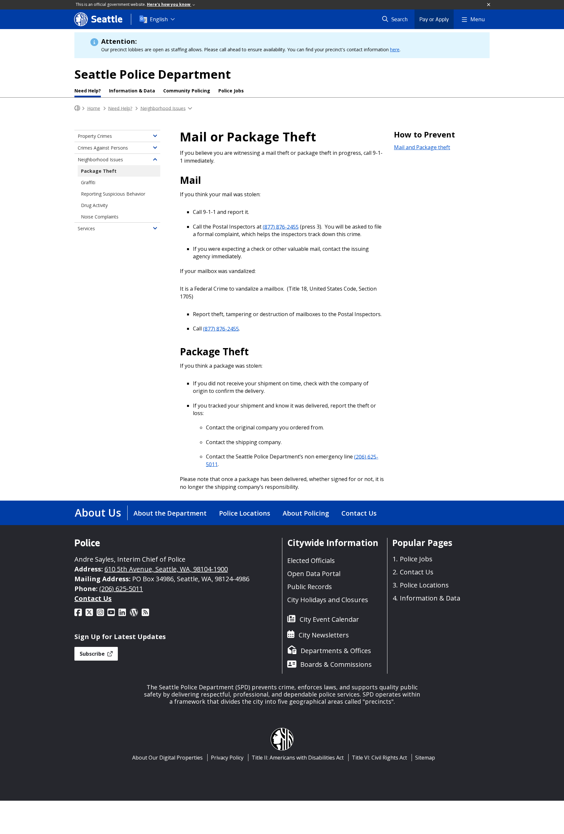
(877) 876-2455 (281, 226)
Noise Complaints (99, 217)
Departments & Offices (336, 650)
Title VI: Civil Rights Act (379, 757)
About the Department (170, 513)
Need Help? (87, 91)
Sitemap (425, 757)
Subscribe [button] (93, 653)
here (395, 49)
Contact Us (359, 513)
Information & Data (132, 91)
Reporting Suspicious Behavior (113, 194)
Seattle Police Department (152, 74)
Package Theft (99, 171)
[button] (489, 5)
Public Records (309, 586)
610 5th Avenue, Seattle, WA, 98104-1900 (166, 569)
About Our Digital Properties (167, 757)
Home (93, 108)
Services (86, 228)
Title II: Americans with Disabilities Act (298, 757)
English (159, 19)
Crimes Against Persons (103, 148)
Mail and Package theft (422, 147)
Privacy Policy (227, 757)
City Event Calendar (329, 619)
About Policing (306, 513)
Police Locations (244, 513)
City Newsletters (324, 635)
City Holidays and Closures (327, 599)
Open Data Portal (313, 573)
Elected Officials (311, 560)
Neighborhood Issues (163, 108)
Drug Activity (94, 205)
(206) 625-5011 (121, 588)
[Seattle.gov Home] (77, 108)
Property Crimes (95, 136)
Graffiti (88, 182)
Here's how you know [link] (169, 4)
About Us (98, 512)
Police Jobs (231, 91)
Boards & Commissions (336, 664)
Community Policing (186, 91)
